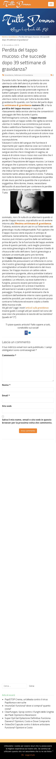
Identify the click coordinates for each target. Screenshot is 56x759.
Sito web (7, 406)
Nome (6, 384)
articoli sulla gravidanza (37, 307)
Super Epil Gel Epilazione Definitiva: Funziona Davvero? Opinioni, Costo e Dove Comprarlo (27, 720)
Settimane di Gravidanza (23, 75)
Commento (9, 355)
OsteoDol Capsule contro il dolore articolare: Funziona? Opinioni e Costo (27, 726)
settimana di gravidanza (17, 105)
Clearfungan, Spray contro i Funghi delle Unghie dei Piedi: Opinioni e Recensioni (29, 713)
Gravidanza (12, 37)
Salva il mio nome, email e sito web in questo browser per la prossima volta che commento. (27, 421)
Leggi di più (30, 755)
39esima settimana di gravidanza (32, 223)
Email (6, 395)
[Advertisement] (28, 561)
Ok (22, 755)
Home (4, 37)
